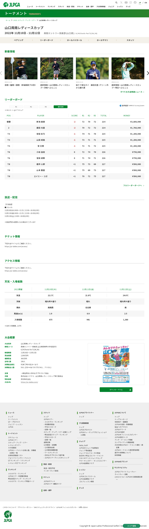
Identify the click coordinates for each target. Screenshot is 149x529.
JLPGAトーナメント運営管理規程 (127, 450)
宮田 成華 (41, 158)
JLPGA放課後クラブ (86, 463)
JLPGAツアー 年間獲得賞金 (18, 476)
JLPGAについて (120, 412)
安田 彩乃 (41, 133)
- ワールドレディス (51, 452)
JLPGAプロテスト (85, 430)
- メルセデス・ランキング (53, 422)
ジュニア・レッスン (15, 424)
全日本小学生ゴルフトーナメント (91, 455)
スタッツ (61, 6)
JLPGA (10, 427)
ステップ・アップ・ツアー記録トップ (57, 432)
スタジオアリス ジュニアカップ (90, 458)
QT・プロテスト (14, 422)
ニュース (30, 6)
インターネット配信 (51, 471)
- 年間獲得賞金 (49, 424)
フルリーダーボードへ (132, 185)
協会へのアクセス (121, 427)
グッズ (128, 6)
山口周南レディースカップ (24, 27)
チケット (80, 6)
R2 (31, 107)
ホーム (8, 20)
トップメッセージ (121, 419)
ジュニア (111, 6)
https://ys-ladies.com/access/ (16, 246)
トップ (10, 416)
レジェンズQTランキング (17, 463)
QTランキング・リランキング (19, 460)
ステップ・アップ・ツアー (18, 442)
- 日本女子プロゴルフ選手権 (54, 455)
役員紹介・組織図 (121, 422)
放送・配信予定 (49, 468)
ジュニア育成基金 (85, 450)
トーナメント (40, 6)
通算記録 (47, 442)
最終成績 (60, 107)
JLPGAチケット (49, 481)
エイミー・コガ (40, 176)
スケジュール (13, 437)
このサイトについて (9, 507)
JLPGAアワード (120, 429)
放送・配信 (70, 6)
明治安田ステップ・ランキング (19, 478)
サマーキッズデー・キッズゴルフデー (93, 461)
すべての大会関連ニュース (131, 92)
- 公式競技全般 (49, 447)
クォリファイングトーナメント (19, 458)
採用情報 (118, 455)
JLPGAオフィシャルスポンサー (126, 434)
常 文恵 (41, 146)
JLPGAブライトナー (86, 412)
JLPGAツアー (13, 440)
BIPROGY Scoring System (136, 105)
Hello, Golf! (83, 445)
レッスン (120, 6)
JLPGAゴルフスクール (87, 476)
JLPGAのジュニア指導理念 (89, 448)
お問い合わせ (83, 507)
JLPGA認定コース (121, 437)
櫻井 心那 (41, 164)
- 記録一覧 (47, 429)
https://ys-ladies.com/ (29, 382)
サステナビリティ (120, 467)
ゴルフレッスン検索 (86, 481)
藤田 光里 (41, 127)
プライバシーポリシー (25, 507)
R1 (16, 107)
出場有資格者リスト (15, 455)
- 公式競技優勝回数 (51, 450)
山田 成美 (41, 139)
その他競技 (12, 447)
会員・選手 (90, 6)
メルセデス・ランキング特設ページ (21, 481)
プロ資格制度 (100, 6)
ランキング (51, 6)
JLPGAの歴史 (120, 432)
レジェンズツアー (14, 445)
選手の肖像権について (123, 452)
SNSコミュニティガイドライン (44, 507)
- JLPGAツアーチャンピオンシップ (56, 458)
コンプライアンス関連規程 (124, 442)
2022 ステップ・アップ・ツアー (24, 20)
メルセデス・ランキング (17, 473)
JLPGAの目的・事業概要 (124, 424)
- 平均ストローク (50, 427)
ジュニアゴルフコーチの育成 (89, 453)
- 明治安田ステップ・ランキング (56, 434)
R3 (46, 107)
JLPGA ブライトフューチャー (125, 471)
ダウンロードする (116, 389)
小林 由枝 (41, 152)
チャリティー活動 (121, 474)
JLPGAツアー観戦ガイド (53, 484)
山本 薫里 (41, 170)
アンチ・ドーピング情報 (123, 440)
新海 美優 (41, 121)
